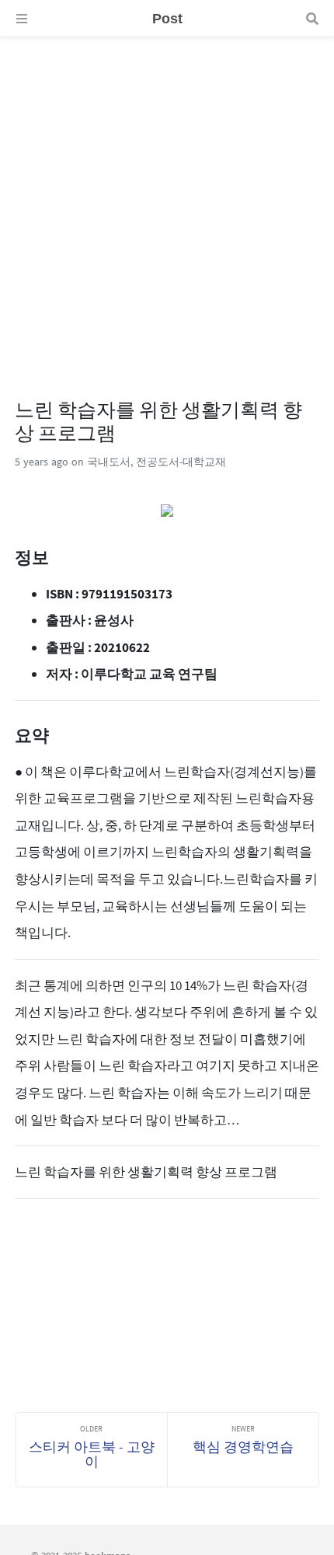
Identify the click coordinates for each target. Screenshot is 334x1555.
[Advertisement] (167, 204)
